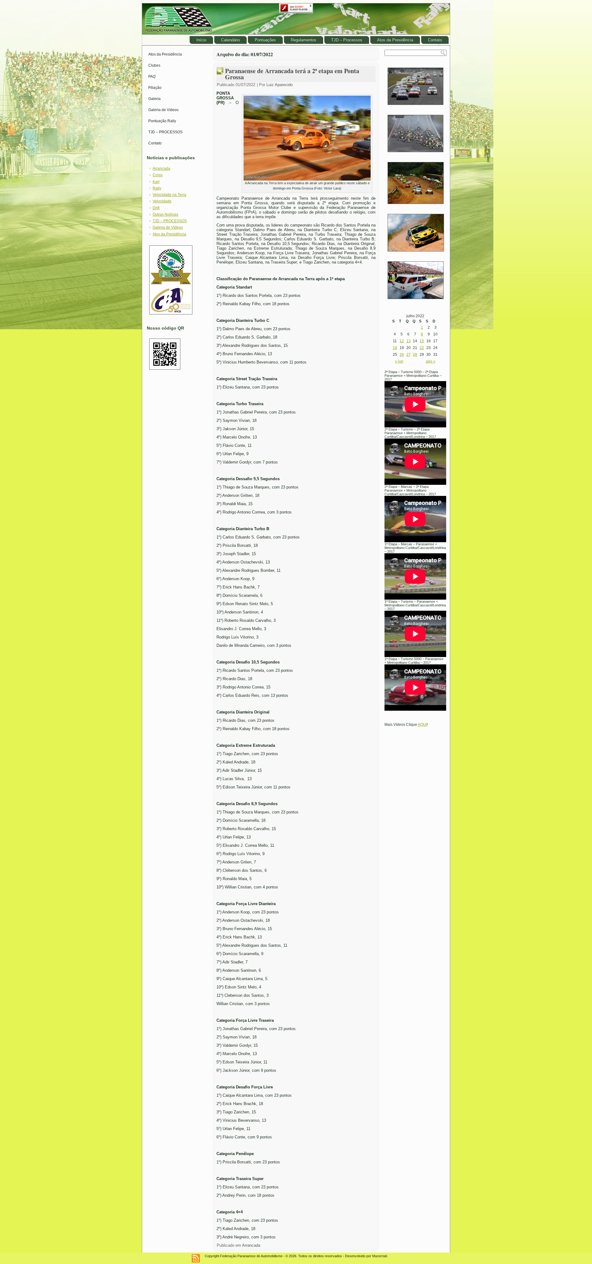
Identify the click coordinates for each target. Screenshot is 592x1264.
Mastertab (379, 1256)
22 (422, 348)
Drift (156, 208)
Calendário (230, 40)
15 (422, 341)
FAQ (151, 76)
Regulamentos (303, 40)
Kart (156, 182)
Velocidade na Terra (169, 195)
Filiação (155, 87)
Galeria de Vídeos (163, 110)
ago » (430, 361)
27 (408, 354)
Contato (435, 40)
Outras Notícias (165, 214)
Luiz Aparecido (279, 84)
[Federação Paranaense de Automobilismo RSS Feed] (196, 1258)
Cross (157, 175)
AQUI (422, 724)
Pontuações (265, 40)
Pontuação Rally (162, 121)
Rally (157, 188)
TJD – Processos (346, 40)
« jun (399, 361)
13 (408, 341)
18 (395, 348)
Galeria (154, 99)
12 (402, 341)
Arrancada (161, 168)
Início (201, 40)
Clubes (154, 65)
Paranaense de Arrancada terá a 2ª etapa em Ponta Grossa (292, 73)
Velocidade (162, 201)
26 (402, 354)
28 (415, 354)
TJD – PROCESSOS (165, 132)
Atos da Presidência (395, 40)
